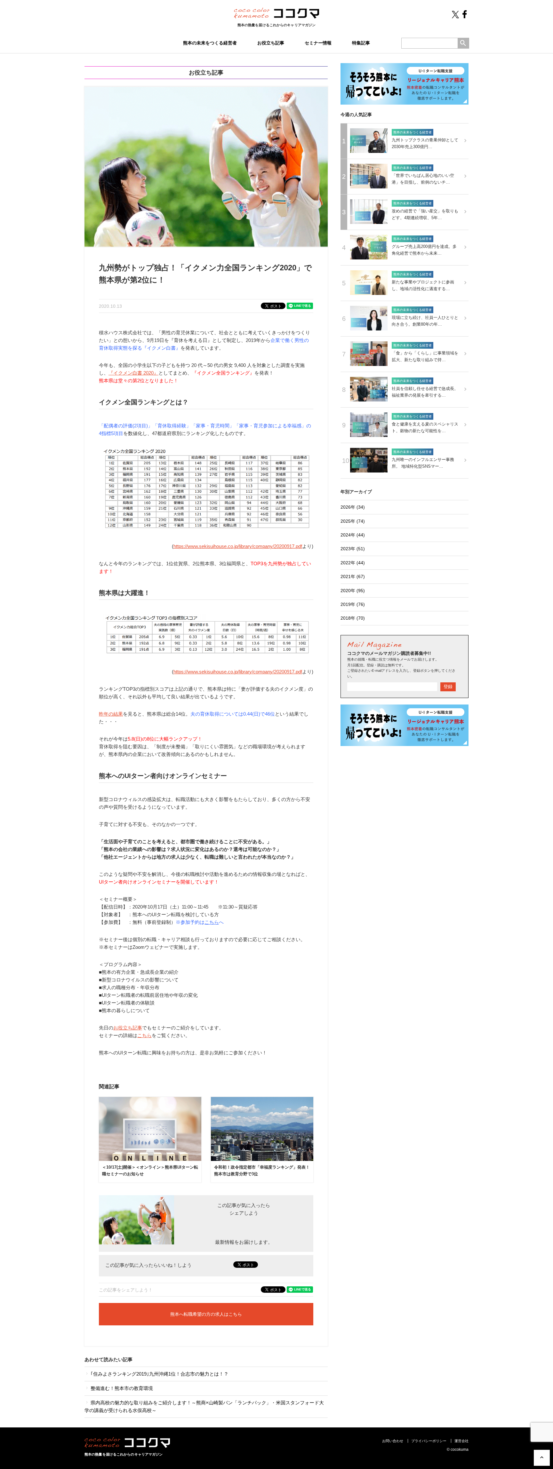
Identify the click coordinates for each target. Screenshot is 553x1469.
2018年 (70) (353, 618)
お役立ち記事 (270, 42)
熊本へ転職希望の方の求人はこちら (206, 1314)
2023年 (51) (353, 548)
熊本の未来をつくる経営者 (210, 42)
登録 (448, 686)
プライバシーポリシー (428, 1441)
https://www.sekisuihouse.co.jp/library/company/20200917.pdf (237, 546)
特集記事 (361, 42)
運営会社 (461, 1441)
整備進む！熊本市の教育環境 (121, 1388)
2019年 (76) (353, 604)
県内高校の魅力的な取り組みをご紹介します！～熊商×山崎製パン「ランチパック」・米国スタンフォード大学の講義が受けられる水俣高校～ (204, 1406)
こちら (211, 922)
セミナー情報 (318, 42)
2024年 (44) (353, 534)
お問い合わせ (392, 1441)
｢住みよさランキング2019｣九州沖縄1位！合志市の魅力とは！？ (158, 1374)
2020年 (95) (353, 590)
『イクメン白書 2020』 (133, 373)
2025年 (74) (353, 521)
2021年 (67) (353, 576)
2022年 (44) (353, 562)
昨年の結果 (111, 714)
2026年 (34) (353, 507)
